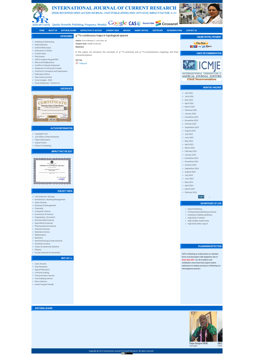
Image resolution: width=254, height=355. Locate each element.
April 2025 (189, 144)
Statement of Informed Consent (48, 68)
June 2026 (189, 96)
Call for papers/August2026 (46, 59)
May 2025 (189, 141)
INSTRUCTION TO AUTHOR (91, 30)
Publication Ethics (42, 74)
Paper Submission (42, 140)
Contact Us (191, 30)
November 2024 (191, 161)
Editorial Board (41, 45)
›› (209, 197)
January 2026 (190, 114)
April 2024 (189, 185)
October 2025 (190, 124)
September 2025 (192, 127)
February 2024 (191, 192)
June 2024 (189, 179)
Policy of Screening (43, 146)
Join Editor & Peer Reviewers (47, 137)
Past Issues (40, 56)
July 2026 (189, 93)
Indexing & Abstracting (44, 42)
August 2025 (190, 131)
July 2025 (189, 134)
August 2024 (190, 172)
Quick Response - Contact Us (47, 83)
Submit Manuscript (43, 48)
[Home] (104, 26)
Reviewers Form (174, 30)
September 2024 (192, 168)
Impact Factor (41, 143)
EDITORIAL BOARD (68, 30)
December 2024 (191, 158)
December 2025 (191, 117)
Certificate (157, 30)
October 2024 (190, 165)
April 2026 (189, 103)
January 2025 (190, 155)
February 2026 (191, 110)
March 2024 (190, 189)
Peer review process (43, 77)
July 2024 (189, 175)
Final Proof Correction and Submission (51, 71)
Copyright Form (41, 134)
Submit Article (141, 30)
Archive (127, 30)
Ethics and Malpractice (44, 62)
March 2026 (190, 107)
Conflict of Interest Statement (47, 65)
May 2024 (189, 182)
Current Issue (112, 30)
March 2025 (190, 148)
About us (53, 30)
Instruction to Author (43, 50)
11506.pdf (82, 63)
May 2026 (189, 100)
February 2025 (191, 151)
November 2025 (191, 120)
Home (41, 30)
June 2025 (189, 137)
